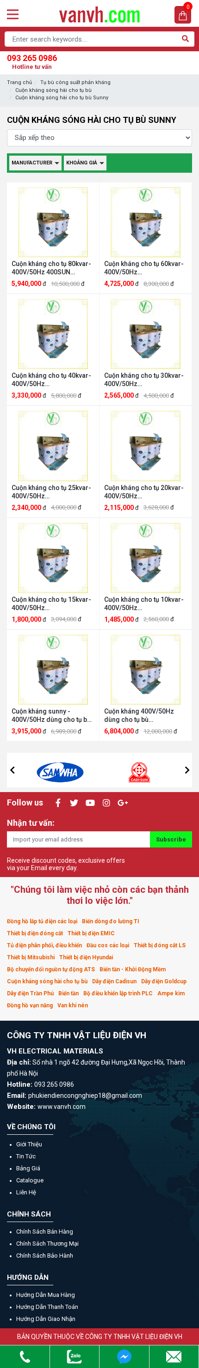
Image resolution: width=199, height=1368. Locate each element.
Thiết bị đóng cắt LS (160, 945)
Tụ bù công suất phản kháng (75, 82)
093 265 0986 (32, 61)
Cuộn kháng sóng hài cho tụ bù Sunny (61, 98)
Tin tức (26, 1156)
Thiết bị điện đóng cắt (35, 933)
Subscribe (171, 839)
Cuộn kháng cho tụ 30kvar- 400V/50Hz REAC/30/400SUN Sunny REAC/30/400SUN (144, 380)
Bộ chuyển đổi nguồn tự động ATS (51, 969)
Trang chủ (19, 82)
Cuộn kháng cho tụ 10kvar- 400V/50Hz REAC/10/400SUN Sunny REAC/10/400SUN (144, 604)
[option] (60, 770)
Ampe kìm (171, 993)
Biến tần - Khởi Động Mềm (133, 969)
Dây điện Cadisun (114, 981)
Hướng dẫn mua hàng (45, 1294)
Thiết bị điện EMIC (91, 933)
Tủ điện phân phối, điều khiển (44, 945)
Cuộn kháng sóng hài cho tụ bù (53, 90)
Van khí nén (72, 1005)
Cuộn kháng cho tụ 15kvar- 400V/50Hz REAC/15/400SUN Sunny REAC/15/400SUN (51, 604)
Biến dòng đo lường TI (110, 921)
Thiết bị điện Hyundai (86, 957)
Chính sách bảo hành (44, 1255)
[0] (182, 15)
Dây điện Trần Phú (30, 993)
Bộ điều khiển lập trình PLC (118, 993)
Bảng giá (28, 1168)
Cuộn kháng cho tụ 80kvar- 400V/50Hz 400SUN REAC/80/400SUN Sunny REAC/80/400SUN (51, 268)
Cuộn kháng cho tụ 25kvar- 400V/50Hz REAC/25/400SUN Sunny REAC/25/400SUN (51, 492)
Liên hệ (26, 1192)
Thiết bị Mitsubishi (31, 957)
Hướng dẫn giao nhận (45, 1318)
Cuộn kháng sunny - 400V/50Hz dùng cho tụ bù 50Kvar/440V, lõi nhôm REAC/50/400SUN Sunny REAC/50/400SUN (51, 716)
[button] (12, 770)
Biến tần (68, 993)
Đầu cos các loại (108, 945)
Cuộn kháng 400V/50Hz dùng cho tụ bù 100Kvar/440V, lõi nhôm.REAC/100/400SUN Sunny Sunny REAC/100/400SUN (142, 716)
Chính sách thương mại (47, 1243)
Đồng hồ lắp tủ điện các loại (42, 921)
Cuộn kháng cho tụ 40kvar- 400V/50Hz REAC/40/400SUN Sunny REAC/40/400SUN (51, 380)
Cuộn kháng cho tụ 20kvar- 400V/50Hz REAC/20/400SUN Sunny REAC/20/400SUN (144, 492)
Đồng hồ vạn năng (30, 1005)
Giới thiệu (29, 1144)
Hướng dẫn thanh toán (47, 1306)
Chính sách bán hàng (44, 1231)
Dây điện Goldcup (164, 981)
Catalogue (30, 1180)
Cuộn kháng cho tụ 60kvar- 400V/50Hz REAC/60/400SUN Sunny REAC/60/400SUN (144, 268)
